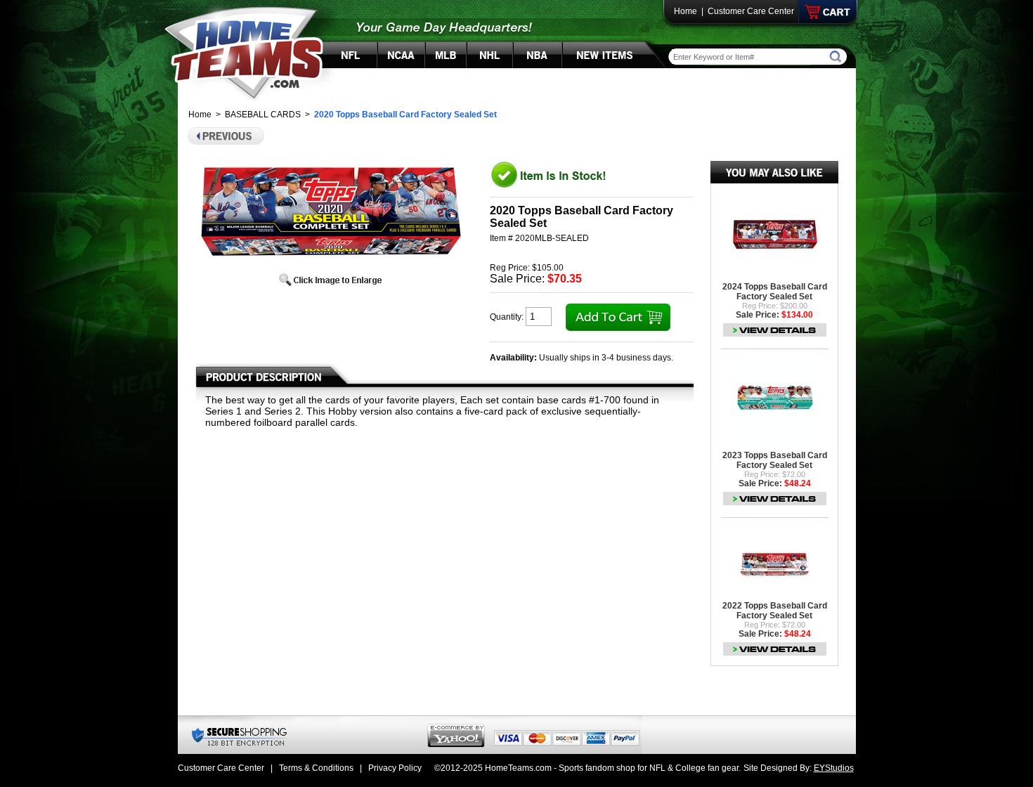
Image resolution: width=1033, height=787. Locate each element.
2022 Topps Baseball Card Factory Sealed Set (774, 610)
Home (685, 11)
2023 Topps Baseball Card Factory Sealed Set (774, 460)
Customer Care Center (751, 11)
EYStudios (834, 768)
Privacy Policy (395, 768)
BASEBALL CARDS (263, 114)
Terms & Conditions (316, 768)
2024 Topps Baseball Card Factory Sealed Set (774, 291)
